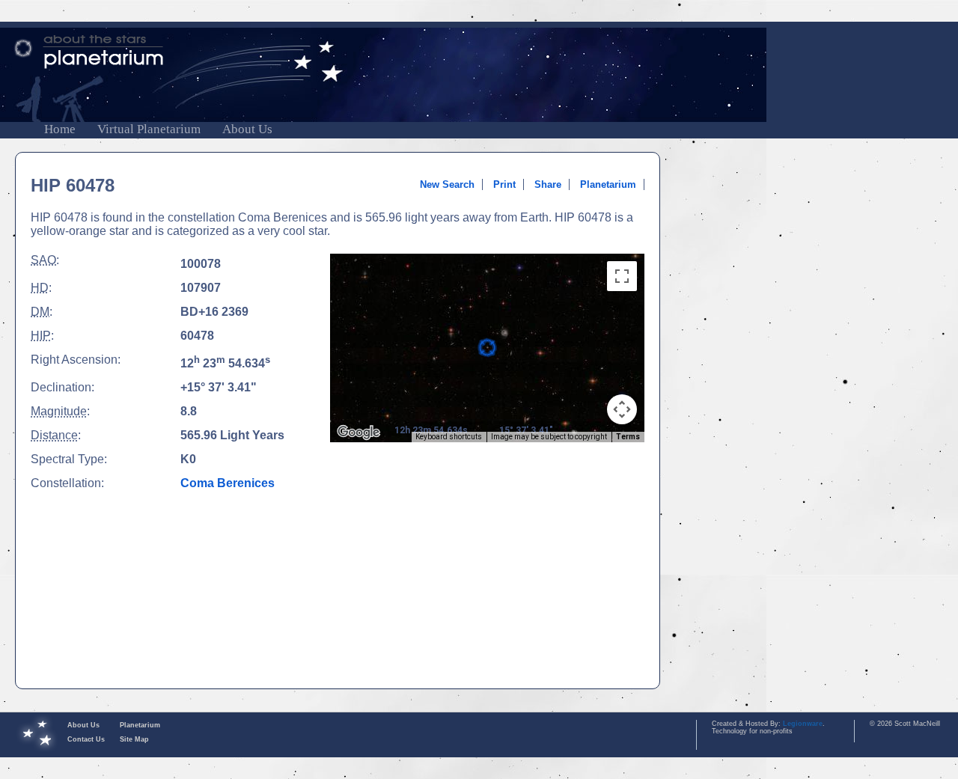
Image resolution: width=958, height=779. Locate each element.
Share (547, 184)
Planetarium (608, 184)
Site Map (134, 739)
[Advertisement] (487, 565)
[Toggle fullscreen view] (622, 276)
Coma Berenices (227, 483)
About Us (247, 129)
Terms (628, 437)
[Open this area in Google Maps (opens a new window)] (358, 432)
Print (504, 184)
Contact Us (86, 739)
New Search (447, 184)
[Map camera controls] (622, 409)
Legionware (803, 723)
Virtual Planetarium (149, 129)
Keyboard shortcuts (448, 437)
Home (60, 129)
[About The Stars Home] (479, 52)
